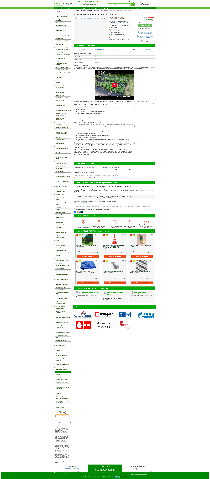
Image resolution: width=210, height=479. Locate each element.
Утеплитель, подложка (61, 284)
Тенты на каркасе (60, 325)
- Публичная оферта (147, 471)
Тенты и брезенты (60, 306)
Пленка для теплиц (60, 183)
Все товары (59, 8)
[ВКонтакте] (75, 212)
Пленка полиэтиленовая (61, 161)
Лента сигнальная (60, 27)
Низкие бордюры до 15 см (62, 49)
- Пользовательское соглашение (132, 471)
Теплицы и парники (60, 345)
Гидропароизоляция (61, 287)
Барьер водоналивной (61, 16)
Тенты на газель (60, 327)
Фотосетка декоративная (62, 154)
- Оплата (68, 469)
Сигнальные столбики (61, 32)
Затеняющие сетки (60, 105)
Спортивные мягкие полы (62, 260)
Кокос (57, 391)
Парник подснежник (60, 348)
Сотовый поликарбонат (61, 355)
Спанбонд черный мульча (62, 379)
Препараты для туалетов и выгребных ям (62, 402)
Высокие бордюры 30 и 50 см (63, 52)
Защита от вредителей (61, 85)
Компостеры (59, 227)
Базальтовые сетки (60, 303)
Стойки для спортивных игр (62, 265)
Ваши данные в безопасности (139, 474)
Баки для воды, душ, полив (62, 35)
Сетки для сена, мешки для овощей (62, 158)
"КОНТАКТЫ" (91, 177)
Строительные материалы (62, 279)
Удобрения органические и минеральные (62, 388)
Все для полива (59, 44)
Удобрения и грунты (60, 384)
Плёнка (98, 8)
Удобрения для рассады (62, 67)
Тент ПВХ (58, 337)
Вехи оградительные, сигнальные (61, 19)
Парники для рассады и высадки (61, 64)
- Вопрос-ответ (141, 468)
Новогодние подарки (60, 122)
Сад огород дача (59, 194)
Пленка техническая (61, 163)
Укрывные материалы (60, 367)
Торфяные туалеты (60, 212)
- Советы (133, 468)
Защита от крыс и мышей (62, 97)
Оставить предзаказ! (145, 25)
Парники (108, 8)
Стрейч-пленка (59, 168)
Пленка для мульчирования (62, 181)
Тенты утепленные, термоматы (60, 312)
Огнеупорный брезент (61, 314)
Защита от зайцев (60, 87)
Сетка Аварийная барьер (62, 14)
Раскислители (59, 404)
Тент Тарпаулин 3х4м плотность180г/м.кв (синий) (85, 272)
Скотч (57, 240)
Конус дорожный (60, 22)
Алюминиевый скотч (61, 250)
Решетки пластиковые (61, 186)
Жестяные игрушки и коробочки (61, 136)
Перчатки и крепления (61, 232)
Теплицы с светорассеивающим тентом (63, 361)
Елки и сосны (59, 124)
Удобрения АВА (59, 393)
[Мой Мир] (80, 212)
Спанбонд (88, 8)
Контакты (150, 8)
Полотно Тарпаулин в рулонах (63, 322)
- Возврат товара (75, 471)
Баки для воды (59, 38)
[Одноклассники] (78, 212)
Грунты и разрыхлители (62, 398)
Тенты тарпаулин (60, 308)
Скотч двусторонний (61, 245)
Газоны (57, 204)
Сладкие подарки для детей (62, 129)
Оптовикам (118, 8)
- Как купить (131, 469)
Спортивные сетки (60, 263)
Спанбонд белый (60, 377)
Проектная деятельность (62, 274)
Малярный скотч (60, 247)
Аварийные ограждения (61, 11)
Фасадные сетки (60, 108)
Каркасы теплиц (60, 358)
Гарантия (129, 8)
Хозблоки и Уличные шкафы (62, 214)
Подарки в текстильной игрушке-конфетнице (61, 133)
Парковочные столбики (61, 30)
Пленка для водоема (61, 178)
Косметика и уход (60, 115)
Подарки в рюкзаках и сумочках (61, 140)
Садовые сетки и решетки (62, 148)
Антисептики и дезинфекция (60, 119)
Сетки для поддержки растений (61, 152)
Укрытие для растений (61, 369)
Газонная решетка (60, 189)
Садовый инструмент (61, 197)
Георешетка (58, 77)
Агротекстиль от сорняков (62, 372)
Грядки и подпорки (60, 219)
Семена (57, 199)
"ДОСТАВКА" (84, 196)
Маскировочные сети (61, 103)
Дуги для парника (60, 353)
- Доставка (74, 469)
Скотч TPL (58, 255)
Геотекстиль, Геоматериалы (62, 72)
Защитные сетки (59, 100)
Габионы (58, 82)
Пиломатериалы (60, 282)
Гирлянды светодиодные (62, 127)
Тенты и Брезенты (74, 8)
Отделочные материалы (62, 298)
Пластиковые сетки (60, 146)
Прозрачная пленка (60, 166)
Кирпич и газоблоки (60, 289)
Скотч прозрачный (60, 242)
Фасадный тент (59, 330)
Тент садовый (59, 342)
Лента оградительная (61, 25)
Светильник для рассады (62, 69)
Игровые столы (59, 277)
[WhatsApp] (119, 476)
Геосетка (58, 74)
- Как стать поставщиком (142, 469)
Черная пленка (59, 171)
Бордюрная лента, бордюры (62, 47)
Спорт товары (59, 258)
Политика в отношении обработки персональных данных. (69, 472)
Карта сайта (123, 476)
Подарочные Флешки (61, 143)
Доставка (140, 8)
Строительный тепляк (61, 335)
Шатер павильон (60, 217)
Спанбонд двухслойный (62, 382)
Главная (76, 10)
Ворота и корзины (60, 268)
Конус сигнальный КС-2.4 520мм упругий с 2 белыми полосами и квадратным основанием (114, 247)
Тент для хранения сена (61, 340)
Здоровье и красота (60, 113)
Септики (58, 209)
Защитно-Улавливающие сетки (63, 110)
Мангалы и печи (59, 207)
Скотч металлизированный (62, 252)
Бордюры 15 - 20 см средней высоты (63, 55)
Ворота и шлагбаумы (61, 237)
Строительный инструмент (62, 202)
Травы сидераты (60, 407)
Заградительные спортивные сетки (63, 271)
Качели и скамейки (60, 225)
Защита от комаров (60, 95)
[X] (82, 212)
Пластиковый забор (60, 191)
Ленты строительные (61, 296)
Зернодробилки (59, 222)
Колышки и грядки (60, 58)
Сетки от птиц (59, 90)
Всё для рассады (59, 61)
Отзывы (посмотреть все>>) (62, 422)
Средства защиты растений (62, 396)
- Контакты (67, 468)
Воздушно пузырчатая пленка (63, 176)
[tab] (82, 49)
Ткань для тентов (60, 320)
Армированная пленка (61, 173)
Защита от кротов (60, 92)
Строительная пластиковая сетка (62, 293)
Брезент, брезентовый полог (63, 332)
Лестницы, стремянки (61, 230)
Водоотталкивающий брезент (63, 317)
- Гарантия (66, 471)
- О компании (75, 468)
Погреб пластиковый (61, 235)
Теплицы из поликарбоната (62, 364)
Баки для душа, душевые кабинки (62, 41)
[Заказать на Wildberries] (145, 32)
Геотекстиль (59, 79)
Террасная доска (60, 301)
